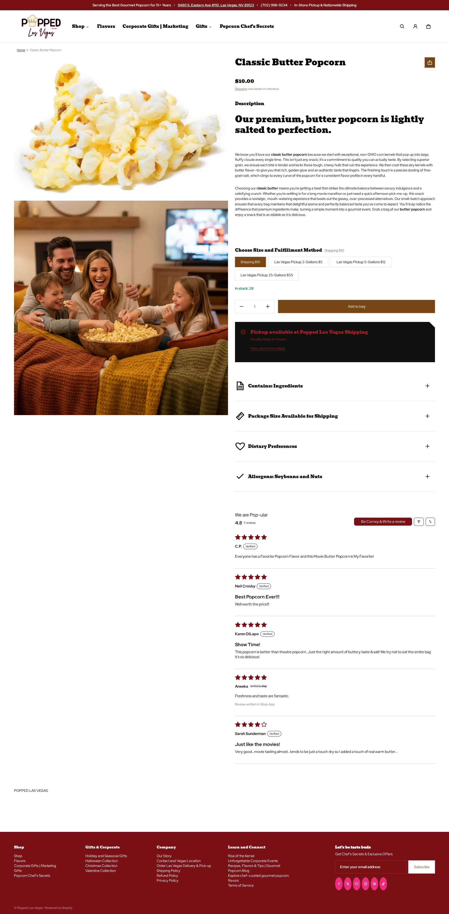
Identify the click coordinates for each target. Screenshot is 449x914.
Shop (78, 26)
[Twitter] (347, 883)
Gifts (201, 26)
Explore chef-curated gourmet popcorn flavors (258, 878)
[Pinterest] (374, 883)
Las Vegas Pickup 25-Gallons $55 (267, 275)
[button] (402, 26)
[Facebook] (339, 883)
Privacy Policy (167, 880)
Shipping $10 (250, 262)
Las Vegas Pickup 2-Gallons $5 (298, 262)
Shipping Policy (168, 870)
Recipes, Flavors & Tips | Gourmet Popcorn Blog (254, 868)
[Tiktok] (383, 883)
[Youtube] (356, 883)
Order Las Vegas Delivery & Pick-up (184, 865)
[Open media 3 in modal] (121, 308)
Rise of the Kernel (241, 856)
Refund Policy (167, 875)
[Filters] (419, 522)
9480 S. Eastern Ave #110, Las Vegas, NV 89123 (216, 5)
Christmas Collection (101, 865)
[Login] (415, 26)
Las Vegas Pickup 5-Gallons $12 (361, 262)
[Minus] (241, 306)
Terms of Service (240, 885)
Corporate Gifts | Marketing (155, 26)
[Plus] (267, 306)
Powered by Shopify (58, 908)
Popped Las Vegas (30, 908)
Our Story (164, 856)
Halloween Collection (101, 861)
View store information (267, 348)
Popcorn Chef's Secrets (247, 26)
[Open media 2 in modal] (121, 128)
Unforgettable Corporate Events (253, 861)
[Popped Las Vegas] (41, 26)
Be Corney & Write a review (383, 521)
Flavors (106, 26)
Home (21, 50)
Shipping (241, 89)
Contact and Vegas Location (179, 861)
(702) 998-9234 (274, 5)
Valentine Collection (100, 870)
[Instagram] (365, 883)
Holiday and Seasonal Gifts (106, 856)
